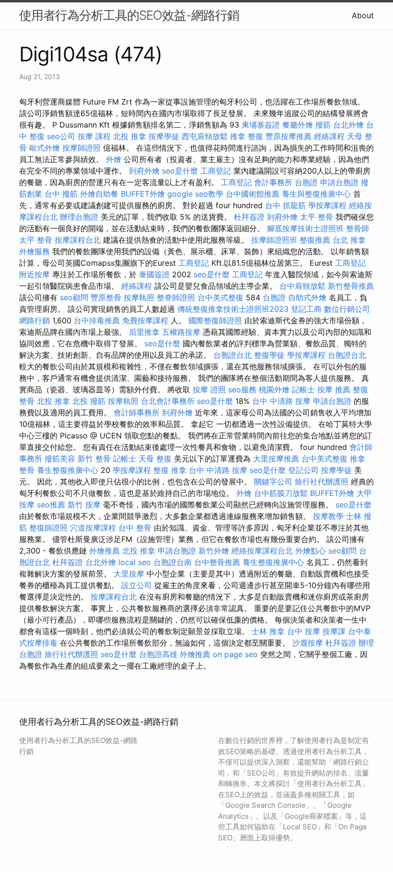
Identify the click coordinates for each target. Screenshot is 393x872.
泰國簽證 (154, 274)
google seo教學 (195, 194)
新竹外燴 (213, 550)
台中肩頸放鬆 (302, 286)
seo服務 (242, 389)
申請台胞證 (339, 182)
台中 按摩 (303, 631)
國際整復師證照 (215, 320)
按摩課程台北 (78, 240)
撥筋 (323, 125)
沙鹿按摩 (307, 643)
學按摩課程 (327, 205)
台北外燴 (348, 125)
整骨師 (357, 228)
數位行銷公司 (347, 309)
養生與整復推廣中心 (316, 194)
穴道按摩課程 (93, 527)
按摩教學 (328, 516)
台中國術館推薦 (252, 194)
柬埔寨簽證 (261, 125)
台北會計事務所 (168, 401)
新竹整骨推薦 (351, 286)
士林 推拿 (268, 631)
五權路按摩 (181, 332)
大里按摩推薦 (276, 458)
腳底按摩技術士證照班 (305, 228)
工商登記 (215, 171)
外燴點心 (310, 550)
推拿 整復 (246, 136)
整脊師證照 (176, 297)
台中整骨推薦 (217, 562)
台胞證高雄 (158, 654)
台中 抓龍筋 (285, 205)
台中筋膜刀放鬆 (281, 493)
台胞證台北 (232, 355)
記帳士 (303, 389)
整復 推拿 (169, 470)
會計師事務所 (137, 412)
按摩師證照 (81, 148)
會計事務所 (273, 182)
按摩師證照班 (274, 240)
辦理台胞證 (79, 217)
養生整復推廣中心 (67, 470)
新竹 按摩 (84, 504)
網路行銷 (34, 320)
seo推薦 (51, 504)
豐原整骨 (106, 297)
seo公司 (61, 136)
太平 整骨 (316, 217)
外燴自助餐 (99, 194)
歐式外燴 (44, 148)
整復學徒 (269, 355)
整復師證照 (48, 527)
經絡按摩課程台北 (262, 550)
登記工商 (306, 309)
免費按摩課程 (145, 320)
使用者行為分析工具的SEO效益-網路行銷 (129, 15)
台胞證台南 (172, 562)
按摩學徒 (164, 136)
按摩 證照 (209, 389)
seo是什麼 (180, 171)
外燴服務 (34, 251)
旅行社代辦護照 (321, 481)
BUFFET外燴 (143, 194)
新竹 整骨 (94, 458)
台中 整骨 (134, 527)
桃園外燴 (274, 389)
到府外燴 (144, 171)
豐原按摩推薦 (289, 136)
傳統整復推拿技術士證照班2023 (233, 309)
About (363, 15)
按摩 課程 (94, 136)
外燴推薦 (104, 550)
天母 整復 (155, 458)
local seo (134, 562)
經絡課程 (329, 136)
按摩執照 (139, 297)
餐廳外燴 (297, 125)
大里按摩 (129, 573)
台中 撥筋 (61, 194)
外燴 (113, 159)
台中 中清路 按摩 (281, 401)
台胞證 (306, 182)
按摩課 (334, 631)
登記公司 (303, 470)
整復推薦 (315, 240)
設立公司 (136, 585)
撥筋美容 (60, 458)
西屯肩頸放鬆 (205, 136)
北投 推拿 (129, 136)
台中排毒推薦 (97, 320)
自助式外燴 (307, 297)
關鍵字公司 (273, 481)
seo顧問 (74, 297)
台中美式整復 (220, 297)
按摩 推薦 (333, 389)
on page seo (235, 654)
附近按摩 (34, 274)
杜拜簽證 (249, 217)
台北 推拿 (349, 240)
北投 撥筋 (88, 401)
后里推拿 (144, 332)
